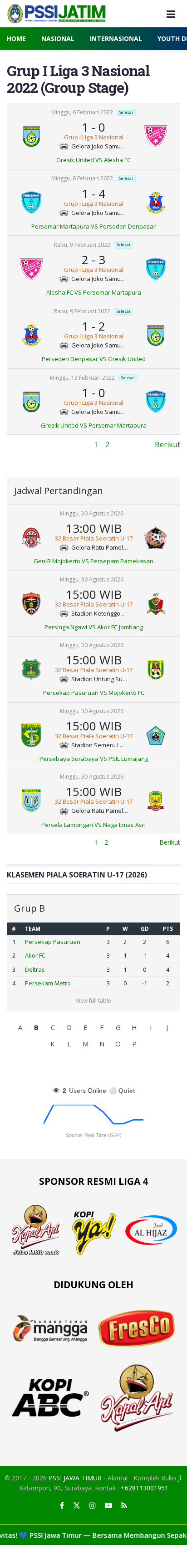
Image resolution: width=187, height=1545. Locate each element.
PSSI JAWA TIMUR (75, 1478)
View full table (93, 1001)
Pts (167, 929)
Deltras (35, 969)
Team (32, 929)
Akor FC (35, 955)
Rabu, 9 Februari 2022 (82, 245)
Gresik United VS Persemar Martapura (94, 425)
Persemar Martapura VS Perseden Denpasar (93, 226)
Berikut (167, 444)
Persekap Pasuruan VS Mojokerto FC (93, 692)
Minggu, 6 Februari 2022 (82, 112)
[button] (20, 1027)
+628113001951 (144, 1488)
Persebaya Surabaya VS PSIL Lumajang (93, 759)
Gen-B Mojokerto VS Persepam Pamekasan (93, 561)
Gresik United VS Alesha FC (93, 160)
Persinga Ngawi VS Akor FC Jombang (93, 627)
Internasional (116, 38)
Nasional (57, 38)
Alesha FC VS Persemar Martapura (93, 292)
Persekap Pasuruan (52, 942)
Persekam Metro (48, 983)
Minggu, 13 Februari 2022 (82, 378)
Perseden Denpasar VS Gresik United (94, 359)
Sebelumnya (28, 444)
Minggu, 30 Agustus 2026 (91, 513)
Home (16, 38)
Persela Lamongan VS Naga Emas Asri (93, 825)
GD (145, 929)
